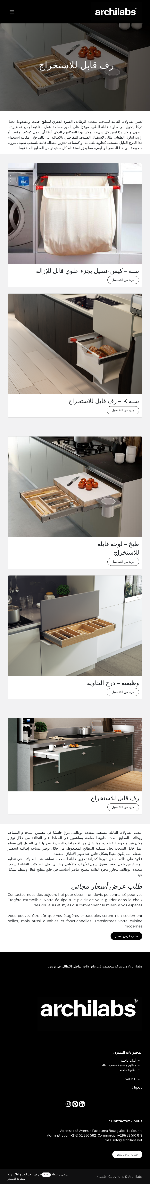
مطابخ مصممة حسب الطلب (118, 1065)
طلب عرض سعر (127, 1154)
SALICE (130, 1079)
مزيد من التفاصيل (123, 280)
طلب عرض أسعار (126, 936)
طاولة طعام (128, 1070)
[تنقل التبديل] (12, 11)
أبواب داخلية (128, 1060)
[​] (82, 1105)
